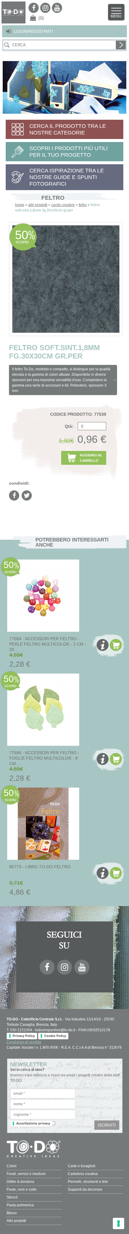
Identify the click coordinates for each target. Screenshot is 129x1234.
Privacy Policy (24, 1036)
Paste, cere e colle (22, 1189)
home (19, 205)
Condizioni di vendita (24, 1042)
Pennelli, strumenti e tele (88, 1182)
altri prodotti (37, 205)
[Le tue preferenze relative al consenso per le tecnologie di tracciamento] (118, 1223)
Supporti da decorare (85, 1189)
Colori (11, 1166)
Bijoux (12, 1213)
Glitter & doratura (20, 1182)
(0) (41, 17)
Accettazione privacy (33, 1123)
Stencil (12, 1197)
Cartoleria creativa (83, 1174)
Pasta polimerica (20, 1205)
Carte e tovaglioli (81, 1166)
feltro (83, 205)
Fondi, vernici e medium (26, 1174)
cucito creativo (63, 205)
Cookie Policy (55, 1036)
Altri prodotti (16, 1221)
